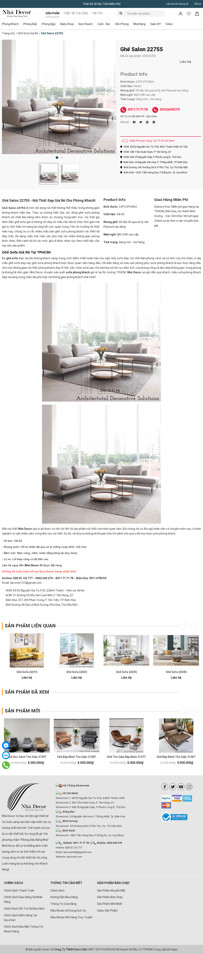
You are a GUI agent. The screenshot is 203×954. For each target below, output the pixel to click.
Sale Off (155, 24)
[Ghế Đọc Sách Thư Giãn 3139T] (27, 735)
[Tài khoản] (181, 13)
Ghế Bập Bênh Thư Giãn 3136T (176, 756)
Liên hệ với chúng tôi (177, 4)
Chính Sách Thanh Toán (19, 890)
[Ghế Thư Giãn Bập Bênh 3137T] (126, 735)
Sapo (174, 949)
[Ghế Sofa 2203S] (126, 650)
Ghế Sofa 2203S (126, 672)
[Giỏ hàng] (197, 13)
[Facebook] (164, 786)
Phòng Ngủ (49, 24)
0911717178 (138, 109)
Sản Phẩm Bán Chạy (110, 897)
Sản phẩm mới (22, 711)
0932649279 (170, 109)
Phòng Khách (10, 24)
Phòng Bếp (30, 24)
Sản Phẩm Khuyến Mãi (111, 890)
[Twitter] (172, 786)
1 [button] (57, 157)
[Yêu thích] (189, 13)
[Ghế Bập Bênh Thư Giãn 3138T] (77, 735)
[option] (59, 97)
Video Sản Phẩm (107, 910)
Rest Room (86, 24)
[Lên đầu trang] (194, 925)
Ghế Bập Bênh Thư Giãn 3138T (76, 756)
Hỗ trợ (197, 4)
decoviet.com (74, 856)
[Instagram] (189, 786)
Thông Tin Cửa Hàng (63, 903)
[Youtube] (180, 786)
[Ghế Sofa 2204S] (176, 650)
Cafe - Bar (104, 24)
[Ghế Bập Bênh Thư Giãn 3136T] (176, 735)
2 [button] (61, 157)
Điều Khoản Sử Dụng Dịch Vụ (68, 910)
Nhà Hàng (139, 24)
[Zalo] (6, 755)
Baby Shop (67, 24)
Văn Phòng (122, 24)
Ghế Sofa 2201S (26, 672)
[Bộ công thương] (181, 817)
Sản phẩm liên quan (30, 626)
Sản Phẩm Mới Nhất (109, 903)
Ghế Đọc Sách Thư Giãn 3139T (27, 756)
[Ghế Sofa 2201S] (27, 650)
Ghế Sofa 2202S (76, 672)
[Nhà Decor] (27, 797)
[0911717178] (6, 765)
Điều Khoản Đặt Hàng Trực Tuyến (71, 917)
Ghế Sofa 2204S (176, 672)
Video (169, 24)
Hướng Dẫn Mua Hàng (64, 897)
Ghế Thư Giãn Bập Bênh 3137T (126, 756)
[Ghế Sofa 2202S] (77, 650)
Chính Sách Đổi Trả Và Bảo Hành (24, 908)
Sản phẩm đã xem (27, 692)
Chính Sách (57, 890)
